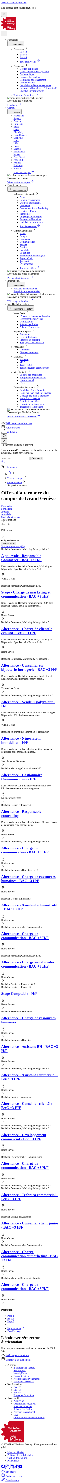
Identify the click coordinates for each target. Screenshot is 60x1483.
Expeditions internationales (27, 291)
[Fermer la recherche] (4, 441)
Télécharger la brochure (31, 406)
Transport (24, 261)
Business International (30, 77)
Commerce (25, 205)
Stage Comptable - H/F (19, 994)
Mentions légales (15, 1452)
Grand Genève (14, 482)
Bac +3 (23, 54)
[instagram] (8, 1467)
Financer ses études (29, 352)
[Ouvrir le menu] (4, 33)
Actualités (6, 514)
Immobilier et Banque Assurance (35, 85)
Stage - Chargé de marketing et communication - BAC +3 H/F (25, 594)
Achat (23, 197)
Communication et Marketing (34, 208)
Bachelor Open (27, 74)
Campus (11, 107)
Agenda (5, 511)
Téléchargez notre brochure (19, 423)
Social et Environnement (32, 91)
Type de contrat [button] (11, 540)
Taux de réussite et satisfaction (34, 367)
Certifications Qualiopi (25, 1403)
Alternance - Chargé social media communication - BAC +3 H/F (27, 964)
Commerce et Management (33, 80)
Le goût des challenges (31, 374)
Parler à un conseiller (30, 398)
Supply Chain (26, 258)
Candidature (11, 432)
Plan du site (13, 1460)
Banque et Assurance (30, 200)
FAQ (22, 383)
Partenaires (25, 334)
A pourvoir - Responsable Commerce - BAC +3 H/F (21, 558)
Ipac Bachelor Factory (24, 1367)
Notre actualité (27, 380)
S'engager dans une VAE (32, 342)
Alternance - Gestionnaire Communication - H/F (21, 777)
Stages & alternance (10, 517)
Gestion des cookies (17, 1458)
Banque (23, 236)
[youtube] (20, 1467)
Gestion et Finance (29, 68)
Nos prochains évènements (33, 377)
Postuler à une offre (29, 401)
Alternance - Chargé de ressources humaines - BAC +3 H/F (28, 879)
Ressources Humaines (30, 219)
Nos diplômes (20, 1373)
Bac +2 (23, 52)
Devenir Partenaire (29, 337)
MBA (22, 362)
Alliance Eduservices (30, 327)
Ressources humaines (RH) (33, 255)
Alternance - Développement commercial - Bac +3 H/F (23, 1137)
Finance (23, 244)
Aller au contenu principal (13, 2)
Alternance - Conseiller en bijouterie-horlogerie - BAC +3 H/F (29, 667)
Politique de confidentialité (20, 1455)
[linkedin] (12, 1467)
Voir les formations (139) (13, 546)
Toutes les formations (24, 1395)
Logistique (25, 252)
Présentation (7, 506)
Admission (25, 349)
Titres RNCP (26, 365)
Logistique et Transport (31, 216)
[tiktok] (16, 1467)
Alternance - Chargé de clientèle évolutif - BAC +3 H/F (26, 631)
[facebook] (3, 1467)
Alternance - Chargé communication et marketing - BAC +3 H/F (29, 1256)
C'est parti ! (37, 458)
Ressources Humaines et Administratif (38, 88)
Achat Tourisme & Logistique (34, 71)
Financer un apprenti (30, 339)
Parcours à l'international (25, 288)
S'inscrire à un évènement (32, 404)
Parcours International (24, 1412)
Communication (27, 82)
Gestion (23, 247)
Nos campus (20, 1370)
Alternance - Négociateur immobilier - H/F (21, 740)
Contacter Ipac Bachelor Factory (35, 393)
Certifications (26, 321)
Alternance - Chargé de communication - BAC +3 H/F (25, 850)
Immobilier (25, 213)
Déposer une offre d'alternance (34, 395)
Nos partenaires (21, 1376)
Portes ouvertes (13, 427)
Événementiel (26, 264)
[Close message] (4, 14)
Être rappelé (11, 467)
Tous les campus (15, 478)
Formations (6, 508)
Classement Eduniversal (31, 319)
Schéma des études (29, 324)
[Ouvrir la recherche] (4, 435)
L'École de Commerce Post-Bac (35, 316)
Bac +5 (23, 57)
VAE (16, 1414)
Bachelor (24, 359)
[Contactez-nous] (3, 463)
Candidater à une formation (33, 390)
